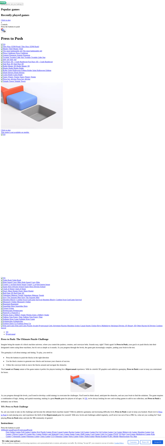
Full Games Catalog (28, 432)
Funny (15, 430)
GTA (53, 436)
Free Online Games (13, 432)
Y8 (7, 332)
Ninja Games (73, 436)
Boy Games (36, 434)
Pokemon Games (32, 436)
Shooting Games (144, 432)
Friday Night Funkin (87, 436)
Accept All (157, 442)
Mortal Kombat (101, 436)
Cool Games (95, 434)
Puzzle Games (46, 432)
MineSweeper (124, 436)
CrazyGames (131, 434)
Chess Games (45, 436)
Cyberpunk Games (19, 436)
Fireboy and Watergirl (50, 434)
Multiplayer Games (143, 434)
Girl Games (84, 432)
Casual (10, 430)
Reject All (145, 442)
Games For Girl (96, 432)
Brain (5, 430)
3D (2, 430)
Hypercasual (10, 334)
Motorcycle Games (130, 432)
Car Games (118, 432)
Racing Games (74, 432)
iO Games (28, 434)
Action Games (107, 432)
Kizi (38, 432)
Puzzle (29, 430)
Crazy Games (64, 434)
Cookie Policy (119, 443)
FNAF (115, 434)
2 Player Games (18, 434)
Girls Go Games (106, 434)
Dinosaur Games (61, 436)
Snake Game (75, 434)
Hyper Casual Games (60, 432)
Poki (123, 434)
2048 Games (85, 434)
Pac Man (133, 436)
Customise (133, 442)
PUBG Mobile (113, 436)
